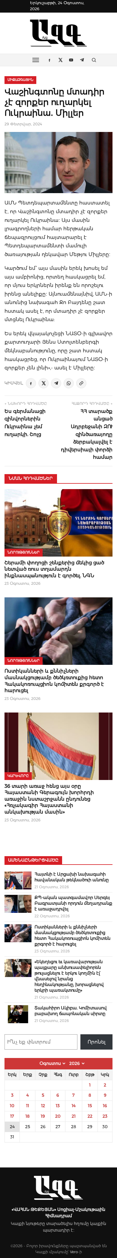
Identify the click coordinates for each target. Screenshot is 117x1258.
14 (74, 1105)
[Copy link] (81, 383)
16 (105, 1105)
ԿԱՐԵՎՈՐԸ (18, 776)
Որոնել (97, 1042)
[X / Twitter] (43, 383)
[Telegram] (56, 383)
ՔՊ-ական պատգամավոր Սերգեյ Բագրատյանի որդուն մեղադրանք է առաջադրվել (73, 903)
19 (43, 1116)
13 (58, 1105)
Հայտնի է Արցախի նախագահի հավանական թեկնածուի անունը (71, 877)
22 (90, 1116)
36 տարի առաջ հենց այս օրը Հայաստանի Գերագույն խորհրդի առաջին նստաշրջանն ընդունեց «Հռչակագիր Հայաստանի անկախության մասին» (49, 799)
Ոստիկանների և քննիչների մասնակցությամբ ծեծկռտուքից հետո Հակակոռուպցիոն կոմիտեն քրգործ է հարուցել (72, 935)
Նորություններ (24, 552)
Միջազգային (20, 80)
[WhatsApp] (69, 383)
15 (90, 1105)
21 (74, 1116)
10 (12, 1105)
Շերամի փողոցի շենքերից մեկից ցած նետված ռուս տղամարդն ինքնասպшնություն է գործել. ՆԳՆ (54, 569)
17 (12, 1116)
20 (58, 1116)
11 (27, 1105)
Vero (74, 1252)
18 (28, 1116)
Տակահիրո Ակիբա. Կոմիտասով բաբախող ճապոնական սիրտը (70, 1010)
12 (43, 1105)
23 (105, 1116)
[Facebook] (31, 383)
